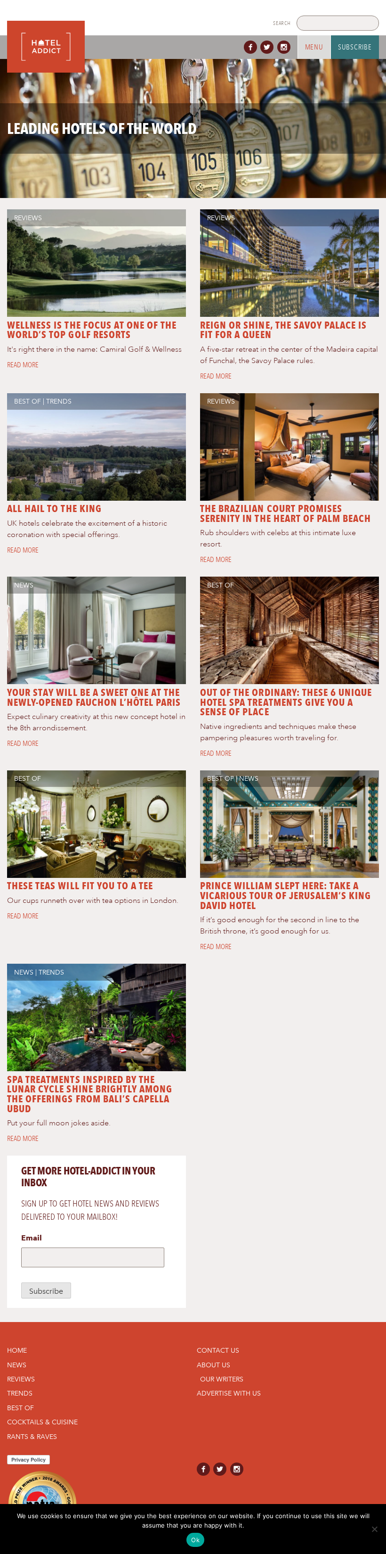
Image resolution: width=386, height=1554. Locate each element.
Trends (59, 401)
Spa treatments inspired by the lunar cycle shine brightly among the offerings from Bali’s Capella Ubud (89, 1094)
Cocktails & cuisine (42, 1422)
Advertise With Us (229, 1393)
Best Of (27, 401)
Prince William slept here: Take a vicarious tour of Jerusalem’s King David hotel (285, 895)
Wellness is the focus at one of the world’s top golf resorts (92, 330)
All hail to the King (54, 508)
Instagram (285, 47)
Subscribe (355, 47)
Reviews (28, 218)
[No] (374, 1529)
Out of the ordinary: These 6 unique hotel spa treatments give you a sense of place (286, 702)
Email (31, 1237)
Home (17, 1350)
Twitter (268, 47)
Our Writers (221, 1379)
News (23, 585)
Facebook (252, 47)
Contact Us (218, 1350)
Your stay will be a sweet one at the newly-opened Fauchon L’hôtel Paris (94, 697)
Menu (314, 47)
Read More (23, 365)
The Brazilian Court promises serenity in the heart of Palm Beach (285, 513)
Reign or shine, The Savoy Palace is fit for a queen (283, 330)
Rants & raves (32, 1436)
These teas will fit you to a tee (80, 886)
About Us (213, 1365)
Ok (195, 1540)
